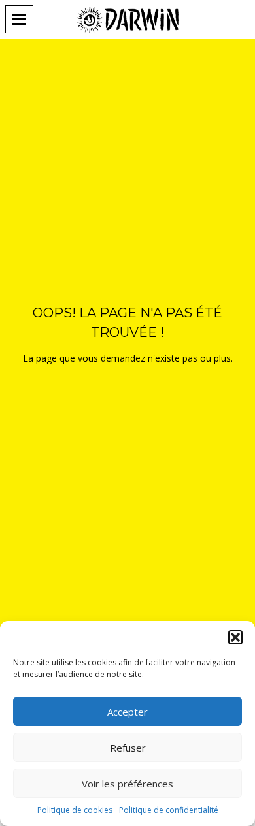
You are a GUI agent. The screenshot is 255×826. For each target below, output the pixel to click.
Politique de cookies (74, 810)
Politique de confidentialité (168, 810)
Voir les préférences (127, 783)
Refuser (128, 747)
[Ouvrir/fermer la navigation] (23, 19)
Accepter (127, 711)
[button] (235, 637)
